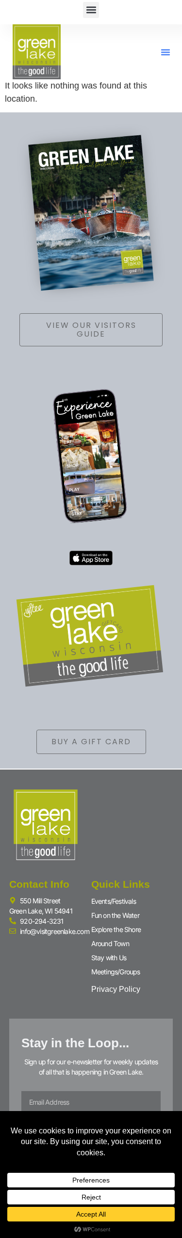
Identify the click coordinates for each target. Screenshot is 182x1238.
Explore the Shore (116, 929)
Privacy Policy (115, 989)
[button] (91, 10)
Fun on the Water (115, 915)
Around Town (110, 943)
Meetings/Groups (115, 972)
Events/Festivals (113, 901)
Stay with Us (108, 957)
